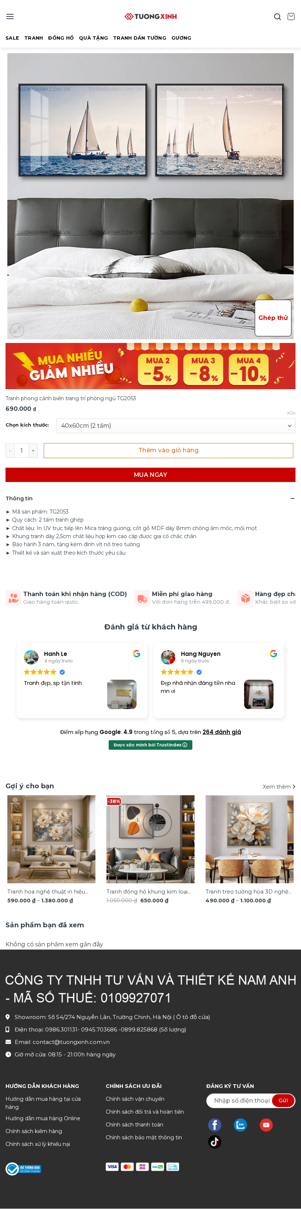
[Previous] (16, 841)
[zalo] (244, 1125)
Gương (181, 38)
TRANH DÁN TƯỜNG (139, 38)
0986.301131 (61, 1029)
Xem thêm (277, 787)
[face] (218, 1125)
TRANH (33, 38)
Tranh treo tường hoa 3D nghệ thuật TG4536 (247, 892)
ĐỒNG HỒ (61, 38)
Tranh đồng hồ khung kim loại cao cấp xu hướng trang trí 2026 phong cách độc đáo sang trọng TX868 (149, 892)
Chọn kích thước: (27, 425)
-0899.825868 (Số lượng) (152, 1029)
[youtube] (270, 1125)
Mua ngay (150, 474)
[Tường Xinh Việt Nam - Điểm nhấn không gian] (150, 16)
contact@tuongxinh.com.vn (71, 1041)
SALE (12, 38)
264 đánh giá (222, 732)
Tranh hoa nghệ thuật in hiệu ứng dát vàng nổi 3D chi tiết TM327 (46, 892)
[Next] (284, 841)
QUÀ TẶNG (93, 38)
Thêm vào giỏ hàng (168, 450)
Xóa (291, 413)
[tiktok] (218, 1141)
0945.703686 (100, 1029)
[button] (10, 16)
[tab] (45, 925)
